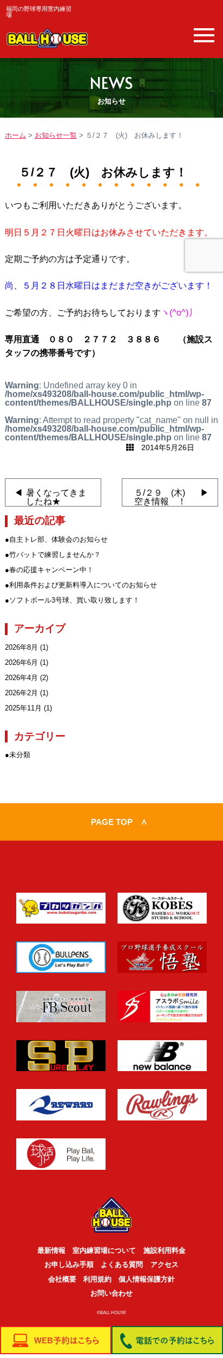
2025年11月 (23, 708)
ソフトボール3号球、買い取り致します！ (74, 600)
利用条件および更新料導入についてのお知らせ (83, 585)
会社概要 (62, 1279)
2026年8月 (21, 647)
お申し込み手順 (69, 1264)
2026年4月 (21, 678)
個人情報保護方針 (147, 1279)
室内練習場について (104, 1250)
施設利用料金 (164, 1250)
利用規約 (97, 1279)
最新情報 (51, 1250)
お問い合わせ (111, 1293)
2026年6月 (21, 662)
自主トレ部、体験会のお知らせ (58, 539)
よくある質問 (122, 1264)
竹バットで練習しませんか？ (55, 554)
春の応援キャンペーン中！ (51, 570)
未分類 (19, 755)
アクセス (164, 1264)
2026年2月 (21, 693)
